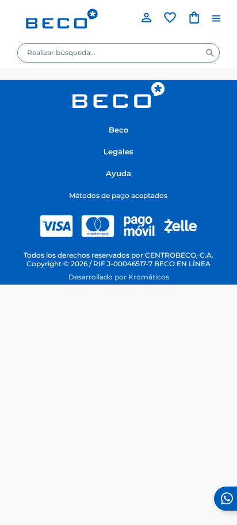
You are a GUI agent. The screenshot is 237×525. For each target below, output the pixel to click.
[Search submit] (210, 52)
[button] (216, 18)
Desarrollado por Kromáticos (118, 277)
